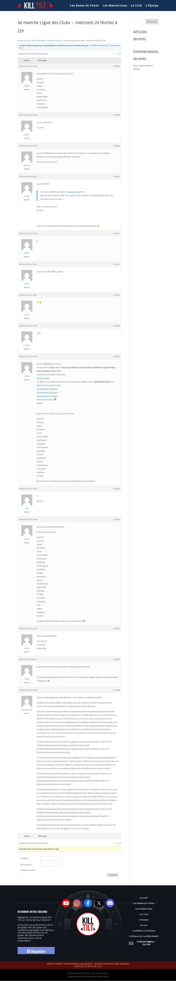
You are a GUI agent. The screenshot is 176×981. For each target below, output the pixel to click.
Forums (27, 40)
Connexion (112, 875)
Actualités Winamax (54, 40)
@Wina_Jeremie (57, 271)
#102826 (116, 326)
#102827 (116, 356)
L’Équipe (152, 6)
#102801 (116, 66)
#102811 (116, 233)
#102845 (116, 690)
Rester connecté (29, 870)
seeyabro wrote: (73, 192)
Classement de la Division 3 (47, 396)
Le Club (136, 6)
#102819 (116, 264)
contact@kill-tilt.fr (146, 943)
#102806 (116, 146)
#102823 (116, 295)
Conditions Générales (143, 930)
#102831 (116, 628)
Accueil (20, 40)
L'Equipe (143, 919)
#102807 (116, 176)
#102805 (116, 115)
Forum (143, 925)
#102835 (116, 659)
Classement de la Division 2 (47, 392)
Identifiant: (24, 858)
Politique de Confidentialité (143, 936)
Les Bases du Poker (84, 6)
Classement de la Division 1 (47, 389)
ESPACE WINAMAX (39, 40)
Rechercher (152, 21)
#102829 (116, 489)
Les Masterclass (115, 6)
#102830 (116, 519)
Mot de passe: (25, 864)
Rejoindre (37, 951)
